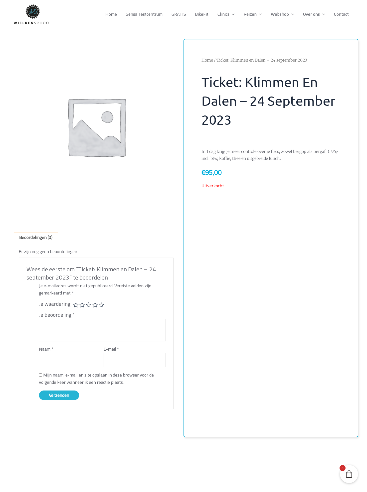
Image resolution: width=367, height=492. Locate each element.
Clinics (223, 14)
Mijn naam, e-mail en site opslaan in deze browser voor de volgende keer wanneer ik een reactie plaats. (96, 379)
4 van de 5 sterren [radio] (95, 305)
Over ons (311, 14)
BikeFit (201, 14)
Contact (341, 14)
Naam (46, 349)
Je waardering (54, 303)
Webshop (280, 14)
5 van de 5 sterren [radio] (101, 305)
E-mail (111, 349)
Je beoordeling (57, 315)
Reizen (250, 14)
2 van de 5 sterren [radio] (82, 305)
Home (111, 14)
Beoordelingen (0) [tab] (35, 237)
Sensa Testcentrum (144, 14)
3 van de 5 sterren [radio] (88, 305)
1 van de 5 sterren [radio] (76, 305)
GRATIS (179, 14)
